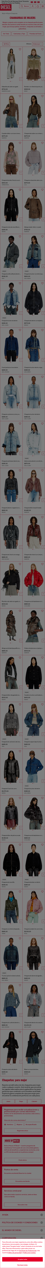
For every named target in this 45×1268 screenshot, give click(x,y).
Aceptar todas (22, 1259)
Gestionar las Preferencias (27, 1250)
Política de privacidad (15, 1252)
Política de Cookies (29, 1252)
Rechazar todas (22, 1265)
